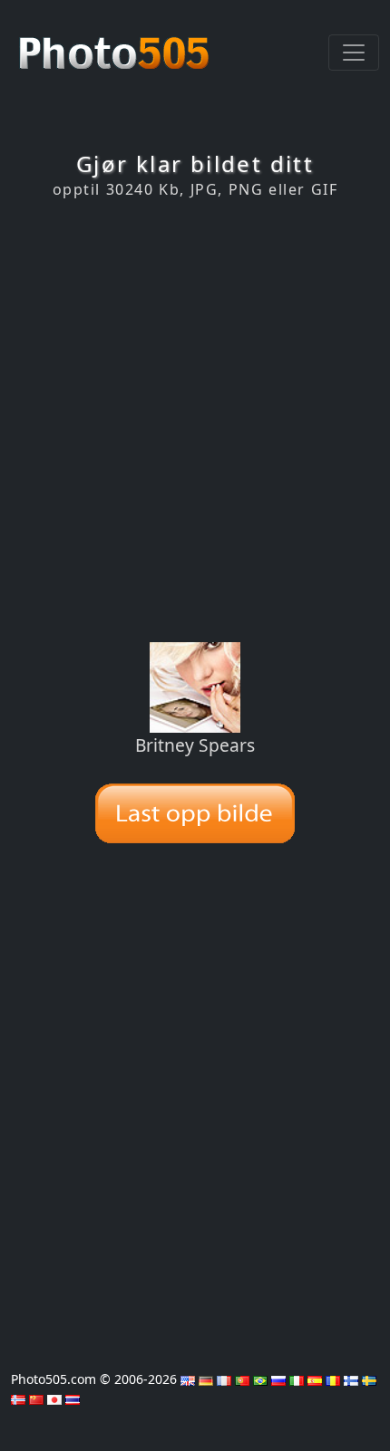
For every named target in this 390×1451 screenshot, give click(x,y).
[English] (187, 1379)
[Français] (224, 1379)
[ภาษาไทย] (72, 1398)
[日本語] (54, 1398)
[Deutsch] (206, 1379)
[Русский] (278, 1379)
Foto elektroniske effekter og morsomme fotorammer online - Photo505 (116, 43)
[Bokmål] (18, 1398)
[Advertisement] (195, 420)
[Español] (314, 1379)
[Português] (242, 1379)
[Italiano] (296, 1379)
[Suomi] (351, 1379)
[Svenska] (369, 1379)
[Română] (333, 1379)
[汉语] (36, 1398)
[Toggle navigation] (353, 52)
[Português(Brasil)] (260, 1379)
